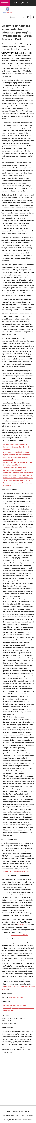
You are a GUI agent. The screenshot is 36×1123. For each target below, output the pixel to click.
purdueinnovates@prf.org (20, 935)
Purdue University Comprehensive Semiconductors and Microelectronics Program (16, 446)
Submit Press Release (10, 1116)
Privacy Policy (27, 1120)
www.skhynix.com (9, 871)
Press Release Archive (21, 1112)
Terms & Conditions (26, 1116)
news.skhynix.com (22, 871)
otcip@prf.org (22, 924)
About (9, 1112)
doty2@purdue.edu (16, 997)
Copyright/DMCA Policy (12, 1120)
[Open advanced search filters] (28, 17)
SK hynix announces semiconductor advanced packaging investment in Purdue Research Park (18, 1007)
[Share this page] (33, 17)
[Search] (24, 17)
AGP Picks (5, 3)
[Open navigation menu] (3, 17)
